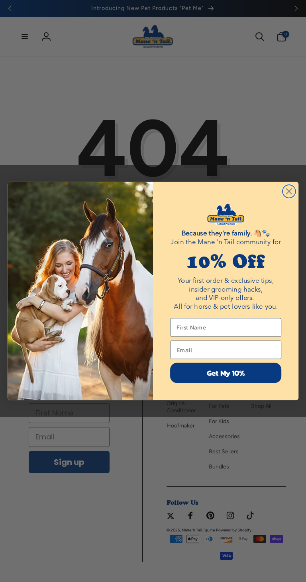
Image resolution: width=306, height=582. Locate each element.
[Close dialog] (289, 191)
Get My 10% (226, 372)
